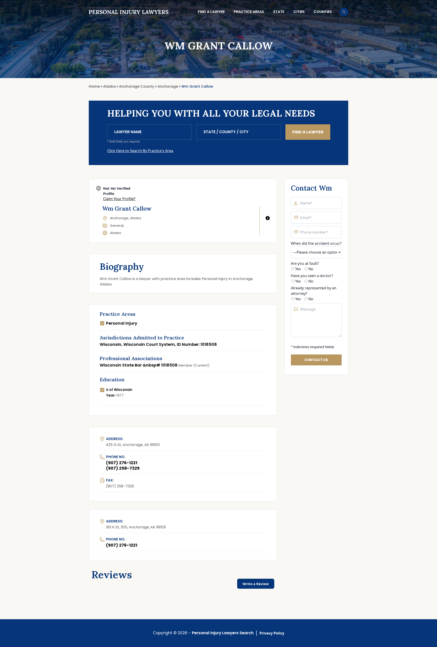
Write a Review (256, 583)
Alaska (115, 232)
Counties (323, 11)
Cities (299, 11)
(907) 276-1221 (121, 463)
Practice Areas (249, 11)
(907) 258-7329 (123, 468)
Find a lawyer (211, 11)
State (278, 11)
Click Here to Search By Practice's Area (140, 150)
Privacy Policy (271, 633)
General (116, 225)
